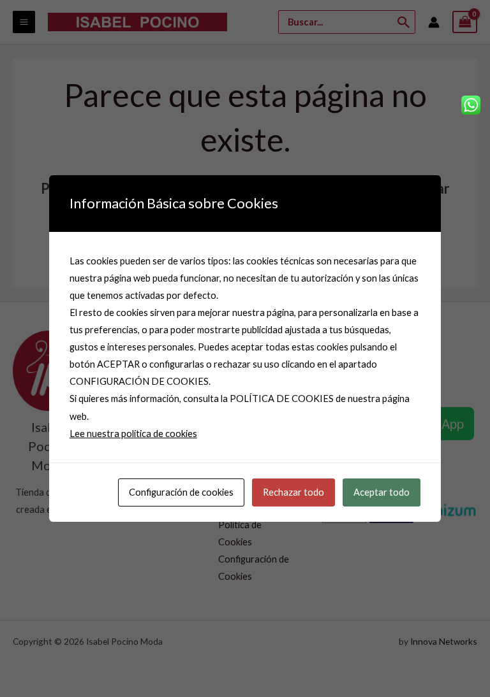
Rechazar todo (293, 492)
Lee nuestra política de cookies (133, 433)
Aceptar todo (381, 492)
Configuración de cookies (181, 492)
